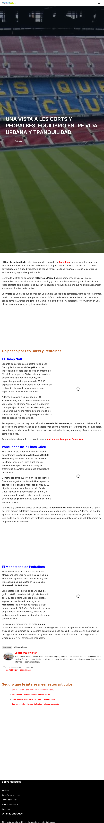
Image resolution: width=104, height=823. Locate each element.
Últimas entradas (20, 640)
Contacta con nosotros (11, 788)
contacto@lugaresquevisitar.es (17, 663)
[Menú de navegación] (99, 3)
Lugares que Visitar (26, 646)
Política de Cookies (9, 793)
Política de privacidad (10, 797)
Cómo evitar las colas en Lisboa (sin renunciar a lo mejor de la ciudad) (29, 815)
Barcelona (64, 262)
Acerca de (7, 640)
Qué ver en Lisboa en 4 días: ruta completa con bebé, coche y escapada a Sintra (33, 820)
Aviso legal (6, 802)
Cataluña (18, 141)
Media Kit (5, 783)
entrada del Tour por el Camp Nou (65, 432)
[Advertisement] (52, 326)
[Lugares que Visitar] (8, 652)
